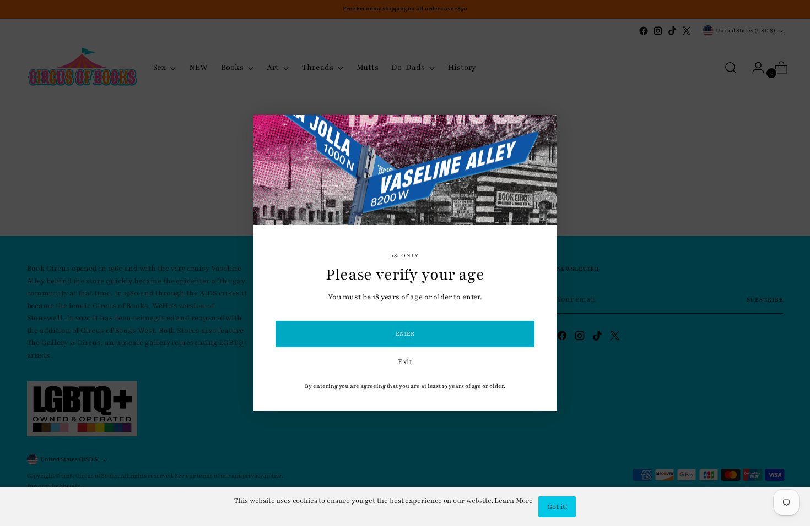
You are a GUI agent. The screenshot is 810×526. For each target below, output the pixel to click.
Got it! (557, 506)
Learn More (513, 500)
